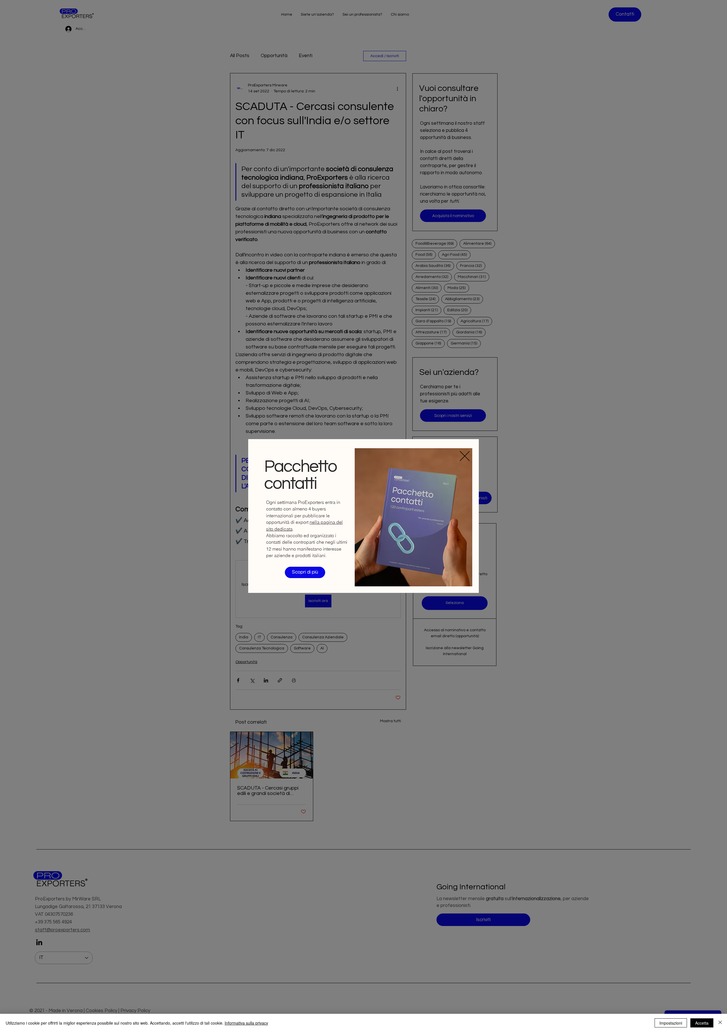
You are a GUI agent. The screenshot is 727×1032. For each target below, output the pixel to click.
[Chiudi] (720, 1022)
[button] (465, 456)
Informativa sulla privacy (246, 1023)
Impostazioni (670, 1023)
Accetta (702, 1023)
